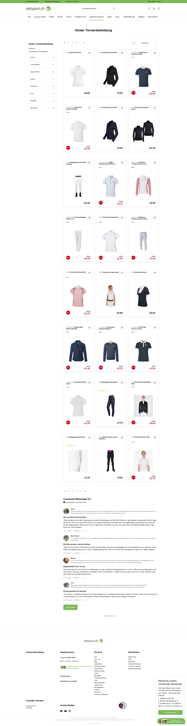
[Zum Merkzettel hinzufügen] (89, 53)
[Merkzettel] (149, 8)
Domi (73, 509)
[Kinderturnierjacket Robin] (143, 131)
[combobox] (95, 8)
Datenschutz (132, 657)
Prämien (96, 689)
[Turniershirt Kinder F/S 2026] (143, 76)
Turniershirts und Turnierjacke (38, 51)
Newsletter (97, 675)
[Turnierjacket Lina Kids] (109, 55)
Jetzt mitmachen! (170, 712)
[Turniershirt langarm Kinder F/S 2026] (111, 351)
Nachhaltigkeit (98, 687)
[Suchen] (115, 8)
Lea (72, 583)
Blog (95, 661)
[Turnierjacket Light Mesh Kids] (143, 406)
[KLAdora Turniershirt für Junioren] (143, 186)
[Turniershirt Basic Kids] (141, 439)
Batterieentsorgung (134, 668)
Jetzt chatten (70, 607)
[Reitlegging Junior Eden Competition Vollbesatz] (78, 186)
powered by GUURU (111, 615)
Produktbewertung (100, 678)
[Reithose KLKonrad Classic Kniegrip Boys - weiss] (143, 241)
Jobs (95, 680)
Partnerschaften (99, 671)
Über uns (97, 659)
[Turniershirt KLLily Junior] (78, 406)
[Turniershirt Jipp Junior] (109, 275)
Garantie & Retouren (134, 664)
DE (160, 1)
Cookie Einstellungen (101, 694)
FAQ (95, 657)
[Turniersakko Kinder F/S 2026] (78, 351)
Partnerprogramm (99, 666)
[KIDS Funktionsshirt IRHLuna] (111, 186)
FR (158, 1)
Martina (73, 558)
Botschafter (98, 664)
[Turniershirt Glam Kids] (109, 220)
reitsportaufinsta (99, 682)
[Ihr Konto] (154, 8)
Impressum (131, 661)
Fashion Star (98, 685)
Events (96, 673)
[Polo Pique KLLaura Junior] (143, 351)
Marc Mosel (75, 536)
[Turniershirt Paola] (76, 55)
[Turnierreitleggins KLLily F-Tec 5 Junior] (78, 241)
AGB (129, 659)
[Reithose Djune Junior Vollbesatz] (111, 461)
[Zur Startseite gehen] (38, 8)
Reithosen (32, 48)
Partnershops (98, 668)
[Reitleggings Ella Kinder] (109, 384)
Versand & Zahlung (134, 666)
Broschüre (97, 692)
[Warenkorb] (158, 8)
